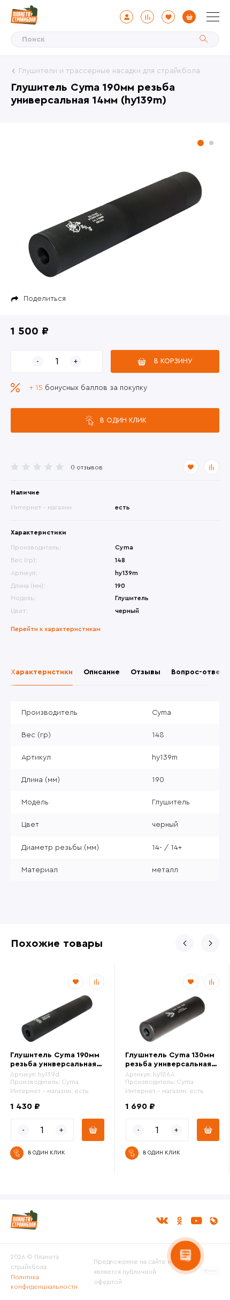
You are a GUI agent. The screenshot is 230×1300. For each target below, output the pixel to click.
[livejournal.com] (213, 1221)
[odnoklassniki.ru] (179, 1221)
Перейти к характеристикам (56, 629)
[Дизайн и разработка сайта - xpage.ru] (210, 1272)
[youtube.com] (196, 1221)
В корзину (173, 360)
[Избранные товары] (168, 16)
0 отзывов (87, 467)
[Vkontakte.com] (162, 1221)
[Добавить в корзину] (93, 1130)
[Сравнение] (147, 16)
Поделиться (45, 298)
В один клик (123, 420)
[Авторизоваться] (126, 16)
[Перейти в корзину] (189, 16)
